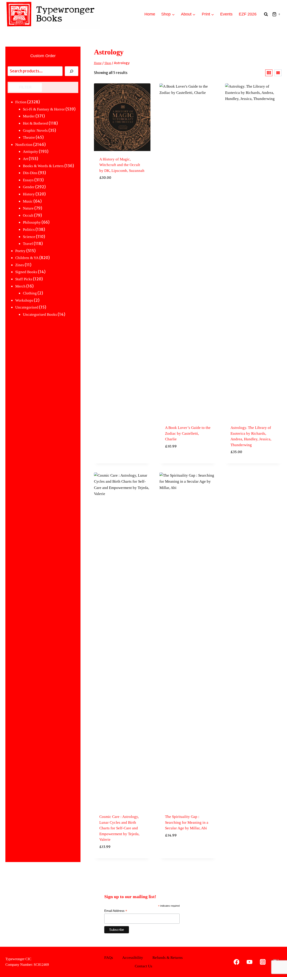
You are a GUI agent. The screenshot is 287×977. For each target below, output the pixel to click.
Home (149, 14)
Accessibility (132, 957)
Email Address (115, 911)
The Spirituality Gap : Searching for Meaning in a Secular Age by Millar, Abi (186, 822)
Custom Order (43, 56)
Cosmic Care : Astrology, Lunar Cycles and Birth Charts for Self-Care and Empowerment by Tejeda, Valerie (119, 828)
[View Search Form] (266, 14)
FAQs (108, 957)
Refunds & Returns (167, 957)
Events (226, 14)
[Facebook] (236, 962)
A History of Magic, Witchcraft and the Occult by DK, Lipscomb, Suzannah (121, 165)
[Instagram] (262, 962)
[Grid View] (268, 72)
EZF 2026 (248, 14)
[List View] (278, 72)
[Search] (71, 71)
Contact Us (143, 966)
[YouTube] (249, 962)
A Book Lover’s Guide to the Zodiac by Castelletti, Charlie (188, 433)
